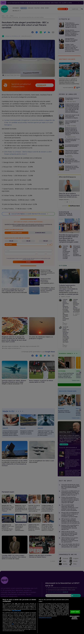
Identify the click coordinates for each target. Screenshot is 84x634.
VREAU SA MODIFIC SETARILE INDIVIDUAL (74, 617)
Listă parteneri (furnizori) (45, 617)
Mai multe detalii (16, 610)
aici (13, 623)
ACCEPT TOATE (75, 611)
